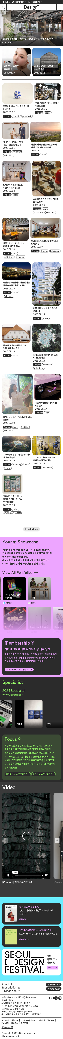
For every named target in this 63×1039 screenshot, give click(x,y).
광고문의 (24, 1023)
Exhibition (8, 155)
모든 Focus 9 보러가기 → (43, 774)
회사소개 (5, 1020)
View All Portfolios (17, 572)
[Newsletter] (48, 998)
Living (45, 209)
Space (47, 113)
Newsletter (54, 988)
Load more (31, 529)
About (5, 2)
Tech (15, 253)
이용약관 (14, 1020)
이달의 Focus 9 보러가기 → (17, 774)
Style (6, 513)
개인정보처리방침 (28, 1020)
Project (7, 116)
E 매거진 (5, 1023)
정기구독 (50, 1020)
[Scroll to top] (60, 1019)
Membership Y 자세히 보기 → (19, 670)
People (7, 427)
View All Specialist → (12, 695)
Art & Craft (27, 116)
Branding (17, 465)
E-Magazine (34, 2)
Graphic (16, 116)
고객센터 (41, 1020)
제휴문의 (14, 1023)
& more (7, 468)
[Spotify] (56, 998)
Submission (54, 984)
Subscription (18, 2)
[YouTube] (52, 998)
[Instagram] (60, 998)
